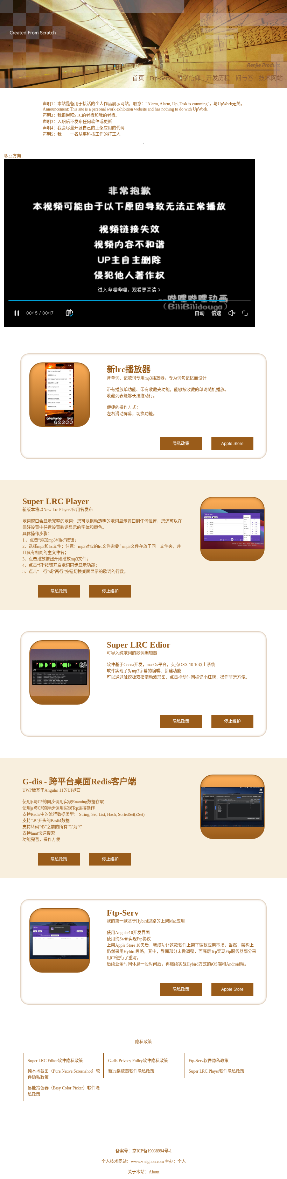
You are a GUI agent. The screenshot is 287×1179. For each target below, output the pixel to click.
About (154, 1172)
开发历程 (218, 78)
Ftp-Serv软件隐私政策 (209, 1060)
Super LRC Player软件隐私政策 (216, 1071)
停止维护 (110, 591)
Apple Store (232, 443)
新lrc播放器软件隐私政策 (131, 1071)
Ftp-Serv (160, 78)
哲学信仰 (189, 78)
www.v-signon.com (147, 1161)
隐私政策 (181, 443)
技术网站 (271, 78)
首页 (138, 78)
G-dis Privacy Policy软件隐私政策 (138, 1060)
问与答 (244, 78)
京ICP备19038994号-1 (152, 1151)
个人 (181, 1161)
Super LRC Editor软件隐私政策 (55, 1060)
